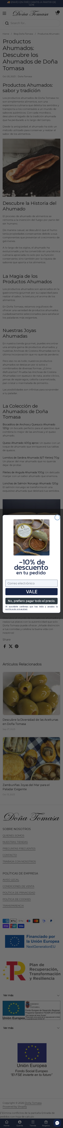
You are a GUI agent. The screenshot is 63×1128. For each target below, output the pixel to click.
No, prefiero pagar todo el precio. (31, 601)
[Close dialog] (57, 517)
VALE (31, 591)
